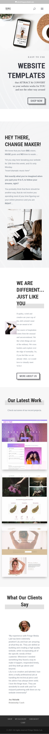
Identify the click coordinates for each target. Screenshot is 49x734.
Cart (23, 723)
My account (20, 719)
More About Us (28, 376)
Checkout (34, 719)
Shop (10, 719)
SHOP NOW (36, 100)
